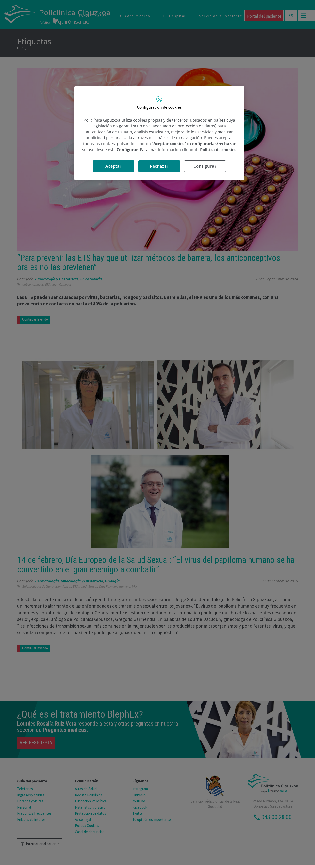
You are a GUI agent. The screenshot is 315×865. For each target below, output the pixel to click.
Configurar (205, 166)
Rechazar (159, 166)
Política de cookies (218, 149)
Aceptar (113, 166)
